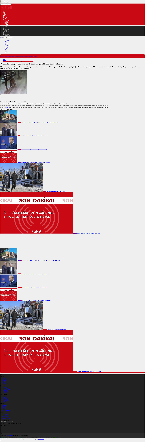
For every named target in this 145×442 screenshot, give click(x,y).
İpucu (6, 46)
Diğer (4, 19)
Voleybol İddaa (5, 398)
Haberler (4, 378)
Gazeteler (5, 26)
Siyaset (4, 13)
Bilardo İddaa (5, 399)
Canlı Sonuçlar (5, 387)
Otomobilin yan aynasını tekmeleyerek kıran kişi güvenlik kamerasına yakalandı (22, 56)
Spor (3, 11)
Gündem (4, 10)
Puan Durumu (5, 391)
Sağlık (4, 16)
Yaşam (4, 12)
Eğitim (4, 15)
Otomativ (6, 22)
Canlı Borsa (6, 32)
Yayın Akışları (6, 34)
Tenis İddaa (5, 401)
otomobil (8, 107)
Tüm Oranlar (5, 392)
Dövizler (4, 381)
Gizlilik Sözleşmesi (6, 410)
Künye (4, 406)
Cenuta (20, 437)
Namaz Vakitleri (7, 35)
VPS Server (55, 437)
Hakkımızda (5, 405)
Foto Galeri (6, 27)
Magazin (4, 18)
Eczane (4, 417)
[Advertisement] (8, 241)
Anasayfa (2, 56)
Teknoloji (6, 21)
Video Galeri (6, 29)
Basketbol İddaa (5, 397)
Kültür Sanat (5, 17)
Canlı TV (5, 30)
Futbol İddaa (5, 396)
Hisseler (4, 380)
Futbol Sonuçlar (5, 390)
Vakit (4, 59)
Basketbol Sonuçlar (6, 389)
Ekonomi (4, 14)
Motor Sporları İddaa (6, 400)
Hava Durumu (6, 31)
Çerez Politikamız (10, 435)
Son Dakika (7, 20)
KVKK (4, 409)
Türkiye (6, 24)
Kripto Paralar (5, 383)
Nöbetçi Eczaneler (6, 418)
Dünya (6, 23)
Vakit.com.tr (2, 437)
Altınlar (4, 382)
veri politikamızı (41, 439)
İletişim (4, 407)
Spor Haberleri (5, 388)
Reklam (4, 408)
